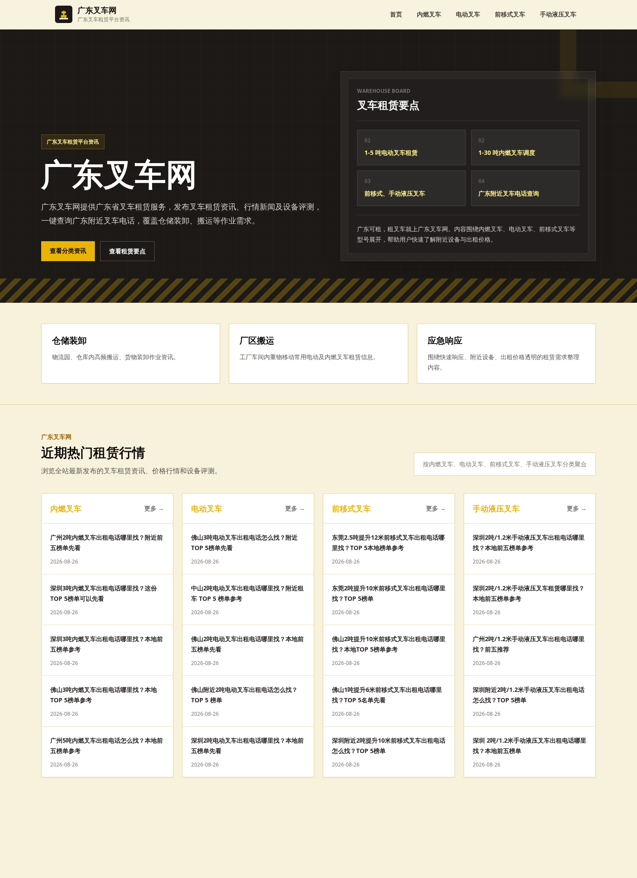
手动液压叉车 (558, 14)
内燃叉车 (429, 14)
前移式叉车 (510, 14)
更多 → (154, 508)
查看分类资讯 (68, 250)
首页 (396, 14)
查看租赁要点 (127, 251)
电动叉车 (468, 14)
